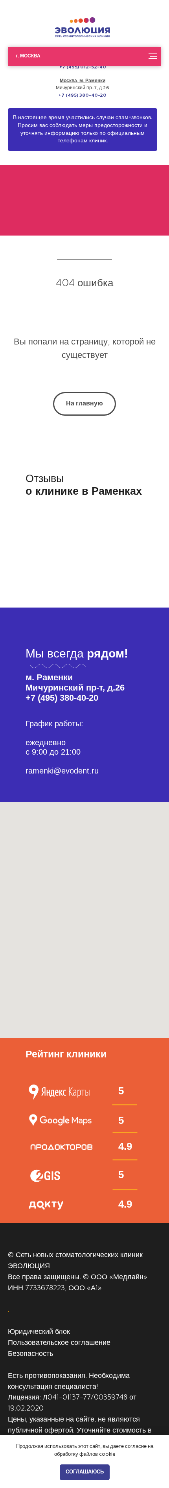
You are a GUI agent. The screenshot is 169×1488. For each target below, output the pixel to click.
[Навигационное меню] (153, 56)
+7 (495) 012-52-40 (82, 67)
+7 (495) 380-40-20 (83, 95)
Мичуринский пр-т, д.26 (82, 88)
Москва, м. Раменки (82, 81)
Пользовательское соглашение (59, 1343)
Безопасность (30, 1354)
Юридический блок (39, 1332)
